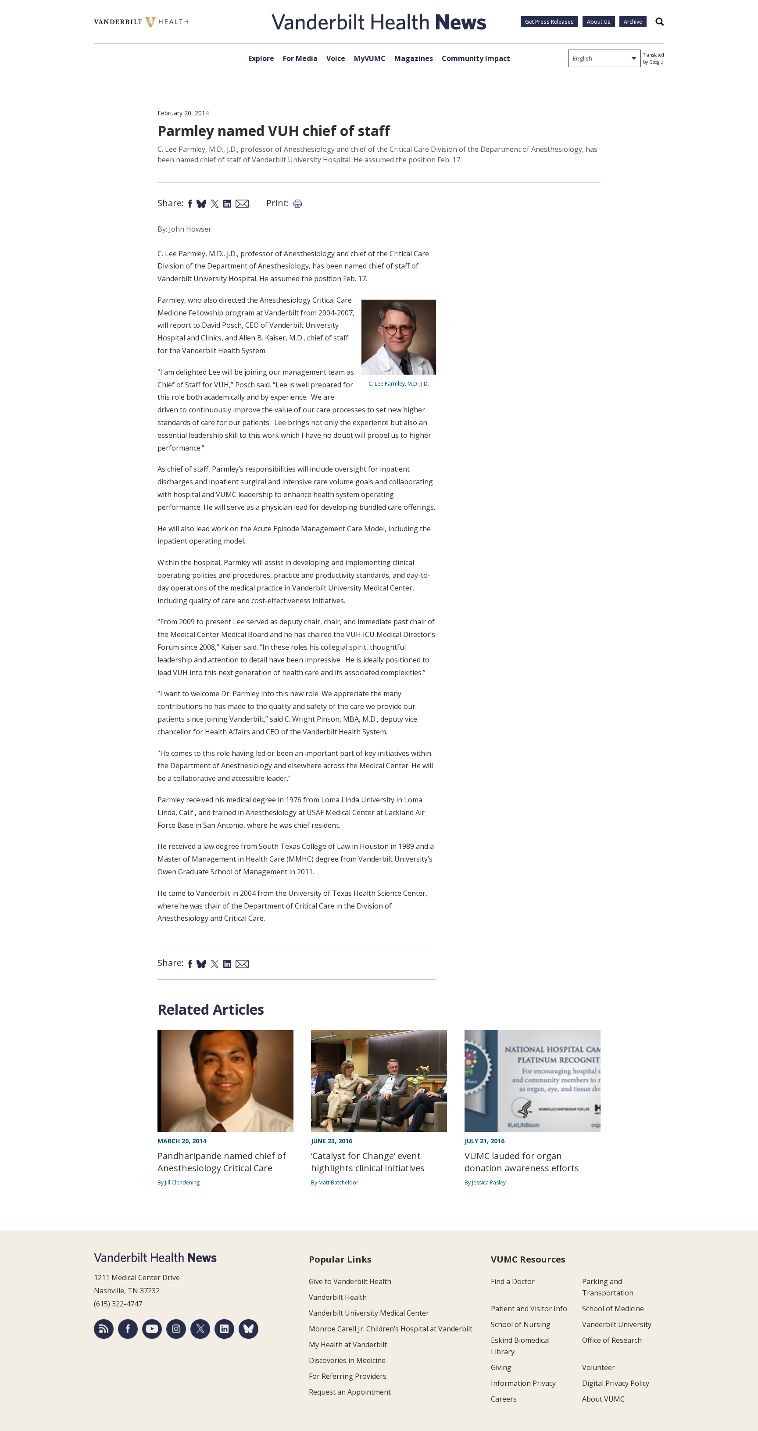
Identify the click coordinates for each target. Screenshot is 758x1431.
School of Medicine (613, 1308)
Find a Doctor (513, 1281)
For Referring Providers (347, 1376)
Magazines (413, 58)
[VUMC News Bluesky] (248, 1329)
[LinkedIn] (224, 1329)
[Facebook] (128, 1329)
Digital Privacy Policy (615, 1383)
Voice (335, 58)
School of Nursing (521, 1324)
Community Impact (476, 58)
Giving (501, 1367)
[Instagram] (176, 1329)
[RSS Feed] (104, 1329)
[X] (200, 1329)
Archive (633, 21)
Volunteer (598, 1367)
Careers (504, 1399)
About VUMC (603, 1399)
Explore (261, 58)
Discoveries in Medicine (347, 1360)
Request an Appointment (350, 1392)
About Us (599, 21)
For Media (300, 58)
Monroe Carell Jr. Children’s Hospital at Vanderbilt (390, 1329)
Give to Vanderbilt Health (350, 1281)
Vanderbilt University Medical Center (369, 1313)
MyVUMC (370, 58)
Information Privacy (523, 1383)
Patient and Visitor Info (529, 1308)
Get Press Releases (549, 21)
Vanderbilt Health (338, 1297)
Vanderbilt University (616, 1324)
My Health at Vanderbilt (348, 1344)
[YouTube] (152, 1329)
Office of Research (612, 1340)
